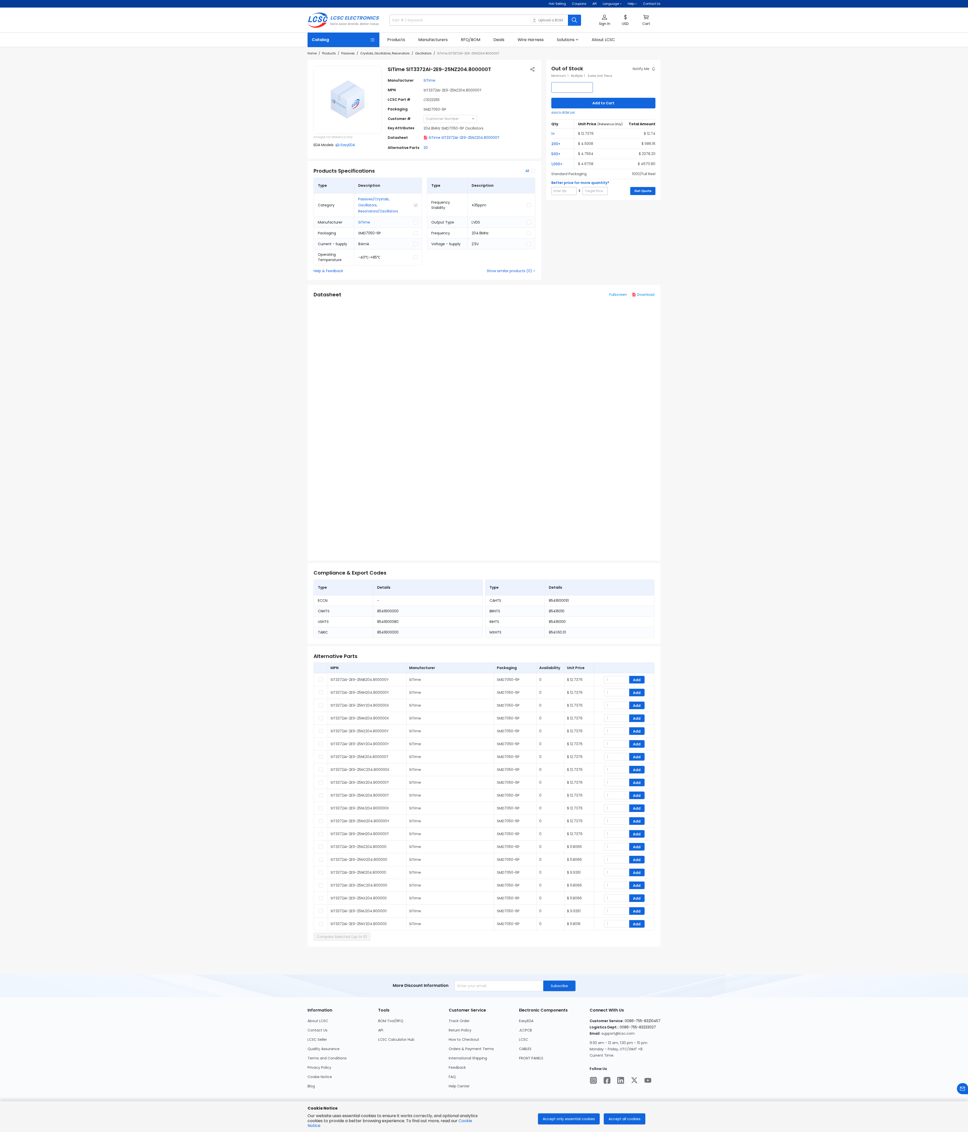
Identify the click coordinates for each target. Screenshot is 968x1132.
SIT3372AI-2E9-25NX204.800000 (358, 898)
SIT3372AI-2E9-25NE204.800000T (359, 756)
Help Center (459, 1086)
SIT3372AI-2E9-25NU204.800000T (359, 795)
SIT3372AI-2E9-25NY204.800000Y (359, 743)
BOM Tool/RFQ (390, 1020)
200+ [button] (555, 143)
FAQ (452, 1076)
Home (312, 53)
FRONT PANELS (531, 1058)
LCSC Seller (317, 1039)
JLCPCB (525, 1030)
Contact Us (651, 4)
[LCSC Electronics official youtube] (648, 1080)
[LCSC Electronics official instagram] (593, 1080)
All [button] (527, 170)
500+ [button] (555, 153)
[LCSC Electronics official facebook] (607, 1080)
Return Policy (460, 1030)
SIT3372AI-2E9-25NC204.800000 (358, 885)
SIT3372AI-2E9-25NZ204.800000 (358, 846)
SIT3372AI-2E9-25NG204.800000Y (359, 821)
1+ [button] (553, 133)
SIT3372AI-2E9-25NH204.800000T (359, 833)
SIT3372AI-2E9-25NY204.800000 (358, 923)
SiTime (429, 80)
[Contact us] (962, 1088)
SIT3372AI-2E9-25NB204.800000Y (359, 679)
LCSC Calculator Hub (396, 1039)
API (594, 4)
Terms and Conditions (327, 1058)
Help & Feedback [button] (328, 270)
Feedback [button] (457, 1067)
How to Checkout (464, 1039)
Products (329, 53)
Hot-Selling (557, 4)
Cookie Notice (320, 1076)
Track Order (459, 1020)
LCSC (523, 1039)
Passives (348, 53)
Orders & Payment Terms (471, 1048)
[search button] (574, 20)
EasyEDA (526, 1020)
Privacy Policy (319, 1067)
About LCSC (318, 1020)
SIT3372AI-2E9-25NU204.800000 (358, 911)
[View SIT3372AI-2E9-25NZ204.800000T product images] (348, 100)
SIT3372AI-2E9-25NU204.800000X (359, 808)
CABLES (525, 1048)
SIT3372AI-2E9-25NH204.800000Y (359, 692)
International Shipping (468, 1058)
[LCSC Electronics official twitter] (634, 1080)
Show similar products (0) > (511, 270)
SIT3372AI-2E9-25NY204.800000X (359, 705)
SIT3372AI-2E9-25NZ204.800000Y (359, 731)
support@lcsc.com (618, 1033)
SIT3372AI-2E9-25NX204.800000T (359, 782)
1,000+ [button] (556, 164)
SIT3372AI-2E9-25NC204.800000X (359, 769)
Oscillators (423, 53)
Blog (311, 1086)
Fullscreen (618, 294)
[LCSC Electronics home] (343, 20)
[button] (604, 20)
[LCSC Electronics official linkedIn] (620, 1080)
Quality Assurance (324, 1048)
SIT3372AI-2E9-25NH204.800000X (359, 718)
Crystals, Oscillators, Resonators (385, 53)
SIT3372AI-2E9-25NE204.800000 (358, 872)
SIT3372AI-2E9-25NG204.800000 (358, 859)
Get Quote (642, 191)
